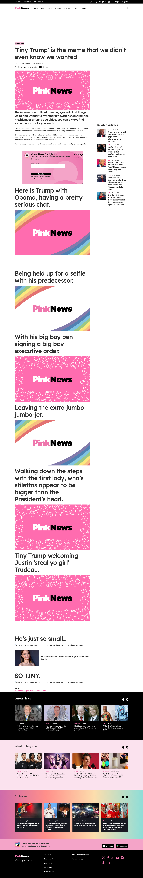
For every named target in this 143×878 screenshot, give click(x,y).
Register (125, 2)
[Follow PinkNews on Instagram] (122, 858)
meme (32, 691)
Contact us (48, 863)
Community (19, 43)
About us (47, 855)
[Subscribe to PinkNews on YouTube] (117, 858)
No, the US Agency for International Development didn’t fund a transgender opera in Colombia (116, 200)
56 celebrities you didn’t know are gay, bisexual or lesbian (65, 657)
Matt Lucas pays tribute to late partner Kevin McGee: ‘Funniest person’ (85, 728)
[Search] (127, 8)
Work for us (49, 872)
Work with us (38, 2)
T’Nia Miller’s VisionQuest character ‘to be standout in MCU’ (113, 728)
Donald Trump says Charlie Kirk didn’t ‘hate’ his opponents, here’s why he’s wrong (117, 167)
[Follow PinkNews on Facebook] (108, 858)
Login (117, 2)
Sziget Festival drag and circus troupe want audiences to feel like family (28, 825)
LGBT (27, 691)
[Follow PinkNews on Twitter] (103, 858)
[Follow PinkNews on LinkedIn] (109, 2)
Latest (36, 8)
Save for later (32, 67)
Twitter (44, 691)
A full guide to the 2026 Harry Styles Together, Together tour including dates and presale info (85, 776)
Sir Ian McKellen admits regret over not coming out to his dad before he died (27, 728)
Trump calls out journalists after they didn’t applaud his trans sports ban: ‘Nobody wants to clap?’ (117, 183)
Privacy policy (77, 859)
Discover (83, 8)
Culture (49, 8)
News (42, 8)
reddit (38, 691)
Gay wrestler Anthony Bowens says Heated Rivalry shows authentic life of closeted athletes (56, 826)
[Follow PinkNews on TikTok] (113, 858)
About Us (18, 2)
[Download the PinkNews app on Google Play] (122, 846)
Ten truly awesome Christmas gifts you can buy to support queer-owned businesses (113, 776)
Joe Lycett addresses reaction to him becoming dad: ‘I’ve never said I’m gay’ (56, 728)
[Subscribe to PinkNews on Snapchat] (103, 862)
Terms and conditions (80, 855)
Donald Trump (19, 691)
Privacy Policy (39, 179)
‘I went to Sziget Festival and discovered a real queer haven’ (85, 824)
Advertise (27, 2)
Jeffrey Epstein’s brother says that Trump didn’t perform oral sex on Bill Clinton (116, 152)
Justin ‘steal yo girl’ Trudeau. (42, 566)
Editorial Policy (50, 859)
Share (20, 67)
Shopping (67, 8)
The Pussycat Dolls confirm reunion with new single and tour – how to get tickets (55, 776)
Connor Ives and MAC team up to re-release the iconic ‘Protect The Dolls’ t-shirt (28, 776)
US (48, 691)
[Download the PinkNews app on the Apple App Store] (108, 846)
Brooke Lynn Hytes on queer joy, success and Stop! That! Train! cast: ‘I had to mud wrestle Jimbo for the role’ (114, 826)
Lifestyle (58, 8)
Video (75, 8)
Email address (38, 163)
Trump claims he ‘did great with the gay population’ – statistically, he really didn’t (117, 136)
